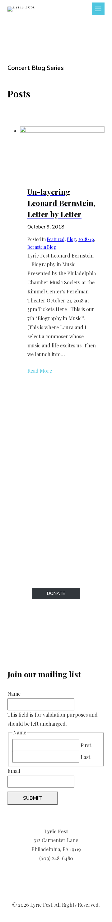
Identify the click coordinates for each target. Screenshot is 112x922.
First (86, 745)
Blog (71, 239)
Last (85, 757)
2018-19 (86, 239)
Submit (32, 798)
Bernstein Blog (41, 247)
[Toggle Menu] (98, 8)
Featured (55, 239)
